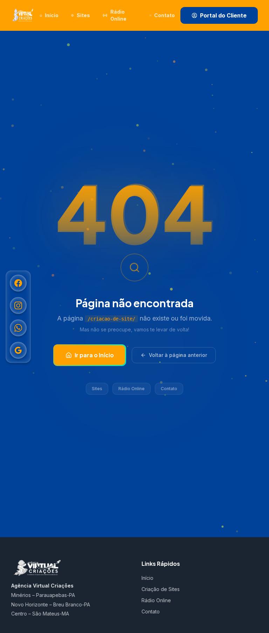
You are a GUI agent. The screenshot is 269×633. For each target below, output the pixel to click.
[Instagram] (18, 305)
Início (147, 578)
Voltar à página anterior (178, 355)
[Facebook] (18, 283)
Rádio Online (131, 388)
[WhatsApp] (18, 327)
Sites (97, 388)
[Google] (18, 350)
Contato (169, 388)
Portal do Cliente (223, 15)
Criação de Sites (161, 589)
